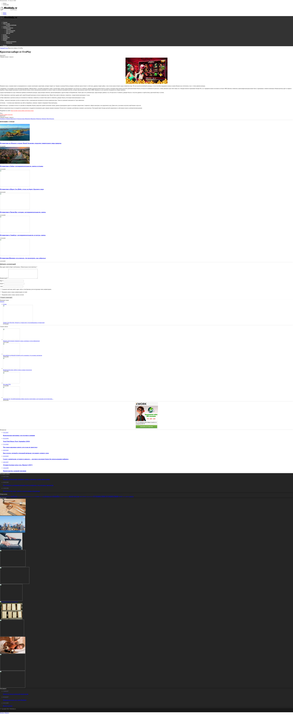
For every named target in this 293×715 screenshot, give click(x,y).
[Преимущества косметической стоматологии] (12, 670)
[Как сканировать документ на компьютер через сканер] (11, 549)
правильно (66, 496)
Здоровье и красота (8, 27)
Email (2, 283)
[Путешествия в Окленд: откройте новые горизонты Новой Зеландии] (12, 532)
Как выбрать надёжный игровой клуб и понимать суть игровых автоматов (22, 355)
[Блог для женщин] (9, 10)
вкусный (5, 496)
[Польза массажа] (12, 653)
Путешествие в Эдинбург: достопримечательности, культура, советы (23, 235)
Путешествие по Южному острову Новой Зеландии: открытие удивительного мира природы (30, 143)
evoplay (2, 114)
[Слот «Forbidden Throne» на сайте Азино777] (13, 566)
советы (131, 496)
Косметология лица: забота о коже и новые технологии (17, 370)
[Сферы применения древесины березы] (11, 619)
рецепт (120, 496)
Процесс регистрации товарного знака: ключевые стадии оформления (21, 341)
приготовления (89, 496)
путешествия (112, 496)
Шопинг (5, 38)
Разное (5, 40)
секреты (127, 496)
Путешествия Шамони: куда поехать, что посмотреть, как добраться (23, 258)
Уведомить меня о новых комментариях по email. (14, 292)
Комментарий (4, 278)
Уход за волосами (10, 30)
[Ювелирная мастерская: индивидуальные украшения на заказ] (13, 515)
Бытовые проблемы (11, 25)
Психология (6, 37)
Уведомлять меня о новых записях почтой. (13, 294)
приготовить (83, 496)
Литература (9, 43)
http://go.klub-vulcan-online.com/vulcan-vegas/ (22, 110)
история (32, 496)
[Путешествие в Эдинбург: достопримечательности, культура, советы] (15, 232)
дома (19, 496)
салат (124, 496)
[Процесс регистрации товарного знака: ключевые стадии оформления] (11, 339)
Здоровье (8, 29)
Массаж (8, 33)
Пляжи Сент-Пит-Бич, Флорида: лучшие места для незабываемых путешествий (23, 322)
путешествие (99, 496)
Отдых (5, 34)
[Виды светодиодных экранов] (14, 583)
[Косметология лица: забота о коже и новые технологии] (11, 368)
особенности (47, 496)
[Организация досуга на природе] (9, 601)
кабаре (6, 114)
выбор (8, 496)
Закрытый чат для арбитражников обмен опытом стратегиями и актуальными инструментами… (28, 399)
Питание (5, 36)
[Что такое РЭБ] (11, 383)
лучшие (36, 496)
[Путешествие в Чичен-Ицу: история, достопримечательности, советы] (15, 209)
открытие (62, 496)
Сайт (1, 286)
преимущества (74, 496)
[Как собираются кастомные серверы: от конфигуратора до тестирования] (12, 687)
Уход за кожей (9, 32)
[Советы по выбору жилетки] (11, 600)
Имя (1, 280)
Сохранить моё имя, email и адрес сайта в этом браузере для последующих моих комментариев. (27, 289)
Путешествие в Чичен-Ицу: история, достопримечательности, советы (23, 212)
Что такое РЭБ (7, 384)
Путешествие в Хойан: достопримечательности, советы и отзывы (21, 166)
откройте (56, 496)
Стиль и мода (6, 26)
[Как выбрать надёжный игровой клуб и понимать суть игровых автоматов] (11, 354)
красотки (10, 114)
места (41, 496)
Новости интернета (11, 41)
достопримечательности (25, 496)
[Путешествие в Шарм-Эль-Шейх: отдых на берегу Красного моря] (15, 186)
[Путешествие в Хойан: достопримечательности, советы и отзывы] (15, 163)
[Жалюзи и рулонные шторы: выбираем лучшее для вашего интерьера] (12, 636)
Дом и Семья (6, 23)
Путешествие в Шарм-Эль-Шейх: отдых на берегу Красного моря (22, 189)
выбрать (14, 496)
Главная (5, 22)
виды (1, 496)
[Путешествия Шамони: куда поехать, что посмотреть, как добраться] (15, 255)
